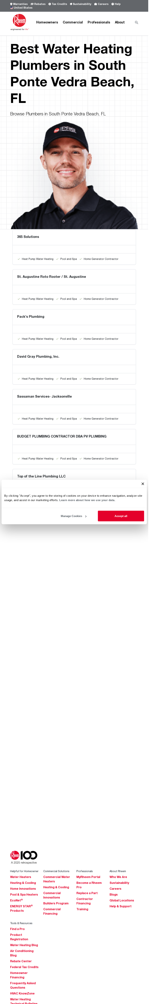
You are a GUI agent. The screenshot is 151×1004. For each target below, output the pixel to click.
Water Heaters (20, 877)
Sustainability (82, 3)
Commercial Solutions (56, 871)
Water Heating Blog (24, 945)
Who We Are (118, 877)
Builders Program (56, 903)
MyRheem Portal (88, 877)
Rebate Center (21, 961)
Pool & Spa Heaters (24, 894)
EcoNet (16, 900)
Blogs (114, 894)
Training (82, 909)
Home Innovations (23, 888)
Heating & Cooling (23, 883)
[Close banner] (142, 484)
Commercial (73, 22)
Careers (103, 3)
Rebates (39, 3)
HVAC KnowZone (22, 993)
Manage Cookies (71, 516)
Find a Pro (17, 929)
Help (118, 3)
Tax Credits (59, 3)
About (120, 22)
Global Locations (122, 900)
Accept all (121, 516)
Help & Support (120, 906)
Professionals (99, 22)
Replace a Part (87, 893)
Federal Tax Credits (24, 967)
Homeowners (47, 22)
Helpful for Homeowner (24, 871)
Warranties (20, 3)
